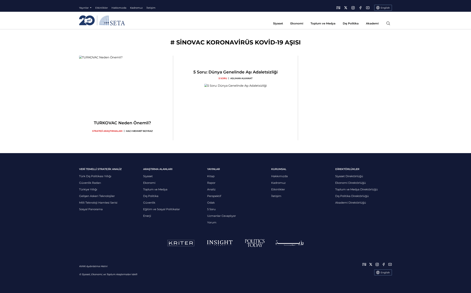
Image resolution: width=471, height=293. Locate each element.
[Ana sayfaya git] (102, 20)
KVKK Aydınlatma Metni (93, 266)
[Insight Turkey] (219, 243)
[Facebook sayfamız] (360, 8)
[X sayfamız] (345, 8)
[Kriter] (180, 243)
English (385, 272)
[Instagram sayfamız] (353, 8)
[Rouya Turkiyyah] (290, 243)
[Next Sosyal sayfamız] (338, 8)
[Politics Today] (255, 243)
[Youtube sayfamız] (367, 8)
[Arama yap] (388, 23)
